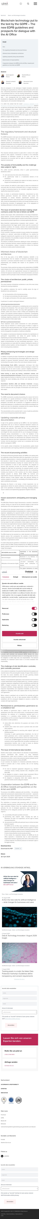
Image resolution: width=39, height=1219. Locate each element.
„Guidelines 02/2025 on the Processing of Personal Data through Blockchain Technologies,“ (19, 105)
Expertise (4, 1089)
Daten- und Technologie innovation (16, 15)
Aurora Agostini (10, 75)
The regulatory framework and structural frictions (15, 50)
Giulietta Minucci (26, 75)
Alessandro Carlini (28, 81)
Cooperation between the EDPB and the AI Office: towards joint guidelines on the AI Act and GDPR (18, 64)
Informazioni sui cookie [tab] (29, 577)
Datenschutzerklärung (10, 1214)
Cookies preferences (18, 1214)
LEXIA (2, 1118)
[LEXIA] (6, 3)
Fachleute (3, 1115)
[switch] (34, 614)
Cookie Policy (3, 1214)
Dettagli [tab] (15, 577)
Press (3, 894)
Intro (4, 47)
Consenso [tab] (5, 577)
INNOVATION (4, 1093)
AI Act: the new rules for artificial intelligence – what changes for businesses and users (19, 901)
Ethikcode (3, 1124)
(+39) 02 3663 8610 (10, 1054)
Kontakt (3, 1139)
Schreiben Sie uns (9, 1065)
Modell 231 (3, 1121)
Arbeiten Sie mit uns (6, 1142)
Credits (2, 1215)
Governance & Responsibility (10, 1084)
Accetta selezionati (19, 639)
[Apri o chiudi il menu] (35, 3)
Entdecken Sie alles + (19, 979)
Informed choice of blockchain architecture (13, 53)
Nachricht (3, 15)
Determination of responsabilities (11, 60)
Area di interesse (7, 1008)
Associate (8, 83)
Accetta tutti (19, 633)
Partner (8, 77)
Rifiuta (19, 645)
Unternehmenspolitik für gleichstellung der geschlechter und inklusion (18, 1127)
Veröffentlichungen (6, 930)
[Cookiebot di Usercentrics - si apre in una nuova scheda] (25, 572)
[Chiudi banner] (36, 572)
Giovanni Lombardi (10, 81)
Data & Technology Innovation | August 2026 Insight (19, 936)
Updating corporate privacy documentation (13, 57)
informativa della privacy (12, 1019)
